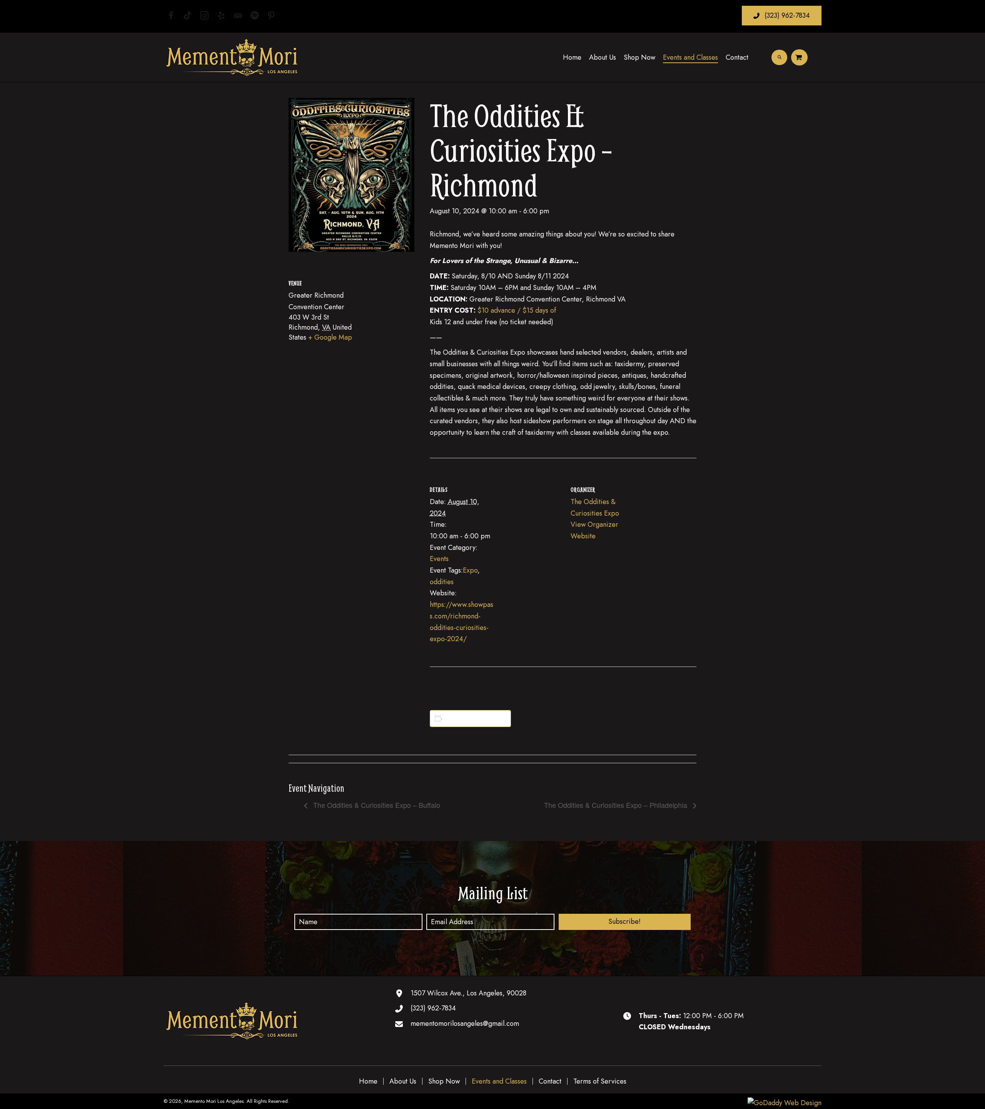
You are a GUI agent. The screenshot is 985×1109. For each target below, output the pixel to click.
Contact (550, 1081)
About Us (402, 1081)
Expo (470, 570)
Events (439, 559)
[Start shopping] (799, 57)
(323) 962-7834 (433, 1008)
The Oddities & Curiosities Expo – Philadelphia (616, 805)
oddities (442, 582)
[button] (781, 15)
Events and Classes (499, 1081)
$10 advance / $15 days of (516, 310)
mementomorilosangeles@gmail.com (465, 1024)
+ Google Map (330, 337)
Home (368, 1081)
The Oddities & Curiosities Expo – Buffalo (375, 805)
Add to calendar (472, 718)
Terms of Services (599, 1081)
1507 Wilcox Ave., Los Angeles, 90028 (468, 993)
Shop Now (444, 1081)
